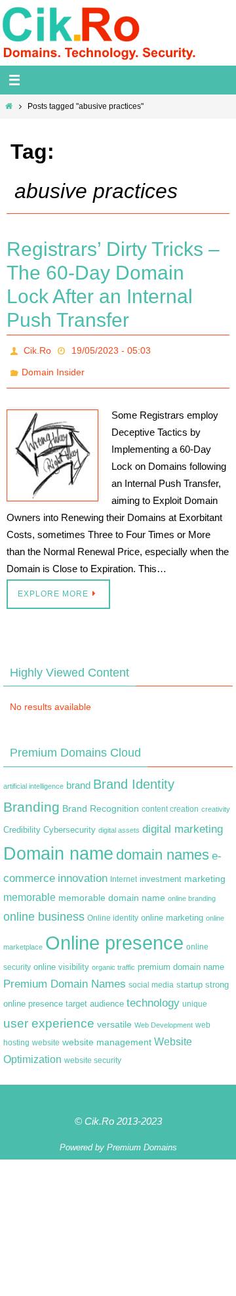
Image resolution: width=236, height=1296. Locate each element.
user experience (48, 1016)
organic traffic (113, 960)
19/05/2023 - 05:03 (111, 349)
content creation (170, 802)
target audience (95, 997)
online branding (192, 891)
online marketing (172, 910)
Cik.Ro (37, 349)
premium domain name (181, 960)
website (46, 1036)
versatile (114, 1017)
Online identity (112, 911)
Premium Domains (142, 1140)
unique (194, 997)
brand (78, 778)
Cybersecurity (69, 822)
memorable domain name (111, 890)
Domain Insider (53, 367)
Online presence (114, 935)
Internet (123, 872)
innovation (83, 871)
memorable (29, 890)
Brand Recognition (100, 802)
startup (189, 977)
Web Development (163, 1018)
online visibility (61, 960)
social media (151, 978)
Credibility (22, 822)
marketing (205, 871)
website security (92, 1053)
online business (44, 909)
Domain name (58, 847)
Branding (31, 800)
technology (153, 996)
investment (161, 872)
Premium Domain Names (64, 977)
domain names (162, 848)
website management (106, 1035)
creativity (215, 802)
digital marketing (182, 821)
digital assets (119, 823)
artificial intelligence (33, 779)
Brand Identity (133, 777)
